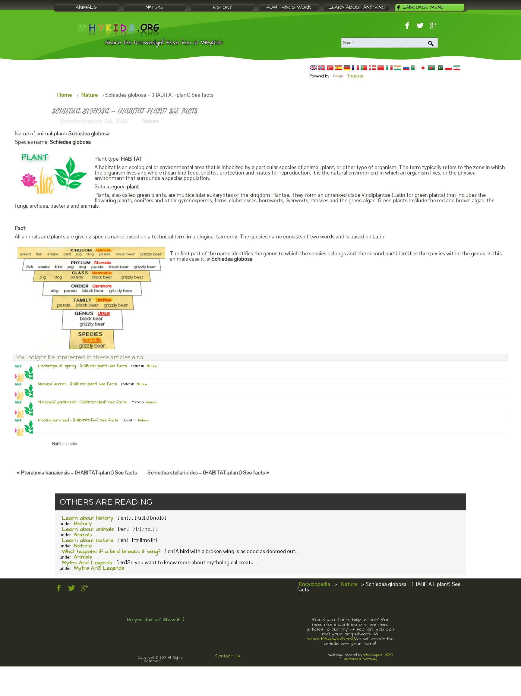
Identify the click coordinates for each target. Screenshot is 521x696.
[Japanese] (423, 67)
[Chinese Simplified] (380, 67)
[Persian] (456, 67)
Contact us (227, 656)
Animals (83, 534)
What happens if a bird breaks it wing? (111, 551)
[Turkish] (330, 67)
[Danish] (372, 67)
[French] (355, 67)
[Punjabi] (440, 67)
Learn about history (87, 518)
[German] (347, 67)
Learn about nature (87, 540)
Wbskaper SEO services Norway (368, 657)
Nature (89, 94)
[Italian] (389, 67)
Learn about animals (88, 529)
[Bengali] (431, 67)
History (83, 523)
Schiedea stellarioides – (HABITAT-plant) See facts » (208, 472)
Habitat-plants (64, 443)
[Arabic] (414, 67)
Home (64, 94)
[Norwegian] (321, 67)
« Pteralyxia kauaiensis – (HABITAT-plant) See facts (77, 472)
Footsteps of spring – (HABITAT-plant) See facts (82, 366)
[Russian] (406, 67)
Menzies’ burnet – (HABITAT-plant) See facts (77, 384)
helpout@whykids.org (330, 638)
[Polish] (448, 67)
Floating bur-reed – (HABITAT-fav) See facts (78, 420)
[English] (313, 67)
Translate (355, 76)
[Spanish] (338, 67)
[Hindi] (397, 67)
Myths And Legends (87, 562)
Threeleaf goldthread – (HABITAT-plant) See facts (82, 402)
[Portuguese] (364, 67)
